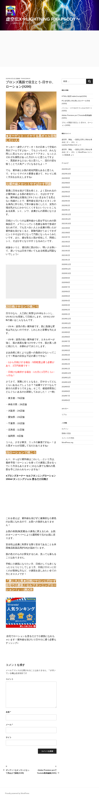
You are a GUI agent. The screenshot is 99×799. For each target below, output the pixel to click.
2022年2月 (66, 205)
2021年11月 (66, 219)
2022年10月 (66, 174)
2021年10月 (66, 223)
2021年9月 (66, 228)
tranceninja (25, 78)
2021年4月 (66, 246)
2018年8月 (66, 391)
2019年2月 (66, 364)
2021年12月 (66, 214)
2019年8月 (66, 337)
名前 (8, 712)
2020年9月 (66, 278)
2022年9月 (66, 178)
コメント (10, 679)
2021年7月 (66, 237)
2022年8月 (66, 183)
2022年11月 (66, 169)
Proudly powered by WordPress (17, 793)
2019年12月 (66, 319)
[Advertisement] (49, 49)
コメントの (68, 438)
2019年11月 (66, 323)
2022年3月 (66, 201)
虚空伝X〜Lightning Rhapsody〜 (43, 19)
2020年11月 (66, 269)
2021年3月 (66, 251)
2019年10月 (66, 328)
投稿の (66, 433)
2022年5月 (66, 192)
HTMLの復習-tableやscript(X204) (74, 96)
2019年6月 (66, 346)
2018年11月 (66, 378)
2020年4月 (66, 301)
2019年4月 (66, 355)
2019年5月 (66, 350)
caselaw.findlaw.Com (70, 145)
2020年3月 (66, 305)
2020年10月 (66, 273)
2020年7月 (66, 287)
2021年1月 (66, 260)
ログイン (65, 429)
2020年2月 (66, 310)
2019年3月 (66, 359)
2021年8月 (66, 233)
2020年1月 (66, 314)
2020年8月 (66, 282)
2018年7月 (66, 396)
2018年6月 (66, 400)
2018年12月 (66, 373)
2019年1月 (66, 369)
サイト (9, 737)
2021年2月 (66, 255)
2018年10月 (66, 382)
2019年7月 (66, 341)
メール (9, 725)
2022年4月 (66, 196)
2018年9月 (66, 387)
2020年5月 (66, 296)
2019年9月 (66, 332)
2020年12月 (66, 264)
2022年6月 (66, 187)
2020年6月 (66, 291)
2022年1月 (66, 210)
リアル (64, 414)
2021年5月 (66, 242)
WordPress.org (67, 442)
